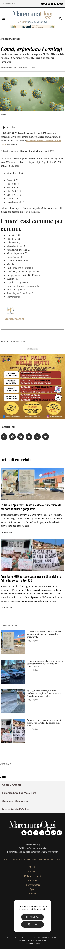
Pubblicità (30, 859)
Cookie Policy (56, 859)
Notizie (16, 39)
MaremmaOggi (14, 319)
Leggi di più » (32, 640)
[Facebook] (42, 4)
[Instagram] (49, 4)
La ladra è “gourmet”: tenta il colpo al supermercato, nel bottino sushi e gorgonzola (31, 507)
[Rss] (52, 4)
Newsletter (19, 859)
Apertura (5, 39)
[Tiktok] (58, 4)
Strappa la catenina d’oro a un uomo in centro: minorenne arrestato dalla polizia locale (45, 663)
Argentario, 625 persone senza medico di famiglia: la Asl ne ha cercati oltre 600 (31, 578)
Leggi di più (6, 533)
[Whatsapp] (61, 4)
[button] (4, 18)
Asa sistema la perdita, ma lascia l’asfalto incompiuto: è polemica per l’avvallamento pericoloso (44, 693)
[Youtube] (55, 4)
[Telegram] (45, 4)
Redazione (8, 859)
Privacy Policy (42, 859)
